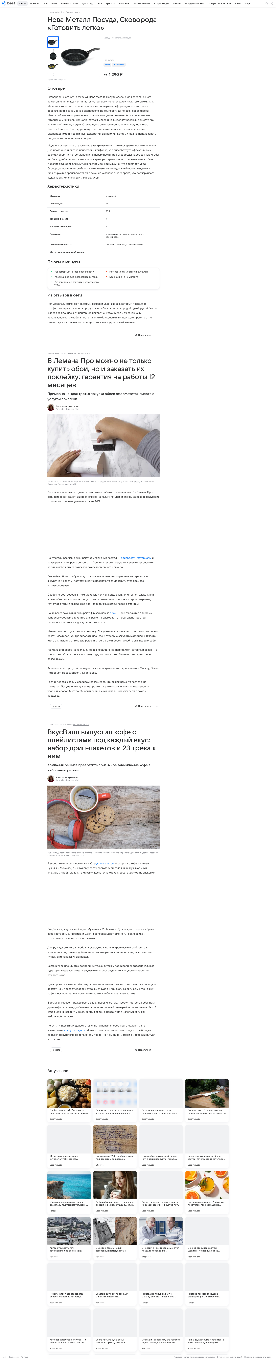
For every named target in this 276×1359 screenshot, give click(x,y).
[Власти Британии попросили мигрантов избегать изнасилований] (115, 1284)
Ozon (107, 65)
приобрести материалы (136, 557)
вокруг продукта (74, 1030)
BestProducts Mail (82, 353)
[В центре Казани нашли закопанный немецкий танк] (115, 1238)
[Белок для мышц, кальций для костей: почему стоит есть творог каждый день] (207, 1146)
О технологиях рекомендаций (229, 1357)
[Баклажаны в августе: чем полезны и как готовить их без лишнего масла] (161, 1100)
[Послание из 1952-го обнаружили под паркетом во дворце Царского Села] (115, 1146)
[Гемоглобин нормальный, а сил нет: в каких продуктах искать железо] (161, 1146)
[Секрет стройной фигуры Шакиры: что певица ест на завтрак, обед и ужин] (207, 1238)
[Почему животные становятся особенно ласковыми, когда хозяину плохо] (69, 1284)
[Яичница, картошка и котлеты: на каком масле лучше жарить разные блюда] (207, 1330)
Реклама (24, 1357)
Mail (4, 1357)
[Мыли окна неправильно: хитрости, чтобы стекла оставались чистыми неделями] (69, 1146)
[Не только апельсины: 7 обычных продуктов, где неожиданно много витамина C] (207, 1192)
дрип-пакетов (105, 863)
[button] (103, 446)
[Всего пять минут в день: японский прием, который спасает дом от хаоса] (115, 1330)
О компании (14, 1357)
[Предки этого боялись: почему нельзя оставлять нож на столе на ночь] (207, 1100)
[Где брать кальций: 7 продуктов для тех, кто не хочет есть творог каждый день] (69, 1100)
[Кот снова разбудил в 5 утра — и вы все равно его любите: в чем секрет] (69, 1330)
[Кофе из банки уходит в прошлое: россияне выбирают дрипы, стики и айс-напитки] (115, 1192)
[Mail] (4, 3)
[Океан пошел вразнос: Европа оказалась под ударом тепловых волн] (69, 1192)
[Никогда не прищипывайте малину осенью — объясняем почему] (161, 1284)
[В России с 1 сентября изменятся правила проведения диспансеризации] (161, 1238)
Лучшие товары (73, 12)
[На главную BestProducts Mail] (10, 3)
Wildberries (119, 65)
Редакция (178, 1357)
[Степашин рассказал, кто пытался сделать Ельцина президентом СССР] (161, 1330)
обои (113, 612)
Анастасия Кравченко (67, 406)
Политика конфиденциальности (257, 1357)
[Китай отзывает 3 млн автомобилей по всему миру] (69, 1238)
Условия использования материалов (199, 1357)
